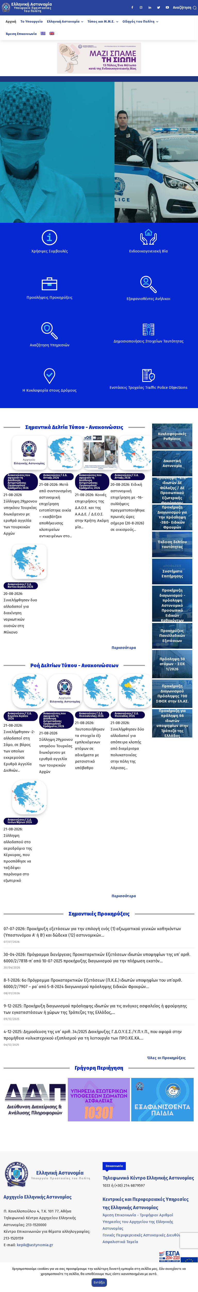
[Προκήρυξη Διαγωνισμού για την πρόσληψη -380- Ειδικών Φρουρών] (172, 517)
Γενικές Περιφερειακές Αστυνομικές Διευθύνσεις (145, 1235)
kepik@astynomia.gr (35, 1245)
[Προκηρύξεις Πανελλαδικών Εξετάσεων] (172, 636)
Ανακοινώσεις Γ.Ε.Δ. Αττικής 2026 (55, 476)
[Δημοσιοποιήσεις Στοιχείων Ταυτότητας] (148, 337)
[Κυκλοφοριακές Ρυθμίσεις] (172, 436)
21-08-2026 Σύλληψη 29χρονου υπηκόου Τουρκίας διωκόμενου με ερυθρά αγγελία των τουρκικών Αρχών (20, 514)
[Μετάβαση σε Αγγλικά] (51, 34)
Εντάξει (99, 1282)
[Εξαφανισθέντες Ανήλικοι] (148, 292)
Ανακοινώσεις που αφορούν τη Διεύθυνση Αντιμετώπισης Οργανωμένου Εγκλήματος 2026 (19, 482)
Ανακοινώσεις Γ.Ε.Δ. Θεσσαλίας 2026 (127, 715)
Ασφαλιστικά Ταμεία (120, 1242)
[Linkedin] (150, 8)
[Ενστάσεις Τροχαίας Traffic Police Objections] (148, 382)
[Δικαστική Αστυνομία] (172, 463)
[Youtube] (167, 8)
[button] (185, 7)
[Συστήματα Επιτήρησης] (172, 571)
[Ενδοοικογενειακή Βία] (148, 245)
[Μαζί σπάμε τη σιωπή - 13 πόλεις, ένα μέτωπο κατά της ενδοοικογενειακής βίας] (99, 58)
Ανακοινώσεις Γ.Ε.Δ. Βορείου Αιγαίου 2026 (20, 716)
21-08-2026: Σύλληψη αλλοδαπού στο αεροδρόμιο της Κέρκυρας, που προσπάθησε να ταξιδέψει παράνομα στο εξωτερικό (18, 855)
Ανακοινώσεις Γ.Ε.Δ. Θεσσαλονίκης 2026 (91, 715)
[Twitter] (158, 8)
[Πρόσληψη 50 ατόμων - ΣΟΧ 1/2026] (172, 664)
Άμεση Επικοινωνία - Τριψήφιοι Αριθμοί (138, 1215)
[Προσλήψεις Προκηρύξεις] (49, 292)
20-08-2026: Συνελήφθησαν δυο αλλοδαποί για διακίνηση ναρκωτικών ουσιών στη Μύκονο (20, 613)
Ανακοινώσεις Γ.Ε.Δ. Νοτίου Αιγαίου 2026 (20, 585)
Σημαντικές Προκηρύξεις (99, 914)
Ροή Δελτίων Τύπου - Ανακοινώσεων (74, 665)
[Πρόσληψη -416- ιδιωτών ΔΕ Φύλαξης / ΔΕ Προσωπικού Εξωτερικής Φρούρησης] (172, 490)
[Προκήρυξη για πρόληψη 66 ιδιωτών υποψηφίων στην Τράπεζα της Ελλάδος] (172, 723)
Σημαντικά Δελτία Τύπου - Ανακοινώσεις (74, 427)
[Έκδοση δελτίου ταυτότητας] (172, 544)
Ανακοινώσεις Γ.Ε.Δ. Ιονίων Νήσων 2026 (20, 821)
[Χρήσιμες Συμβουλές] (49, 246)
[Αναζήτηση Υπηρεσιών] (49, 339)
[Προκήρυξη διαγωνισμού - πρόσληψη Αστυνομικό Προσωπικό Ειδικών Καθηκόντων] (172, 604)
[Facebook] (132, 8)
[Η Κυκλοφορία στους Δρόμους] (49, 385)
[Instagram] (141, 8)
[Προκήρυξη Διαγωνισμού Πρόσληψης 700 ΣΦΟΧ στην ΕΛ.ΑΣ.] (172, 694)
